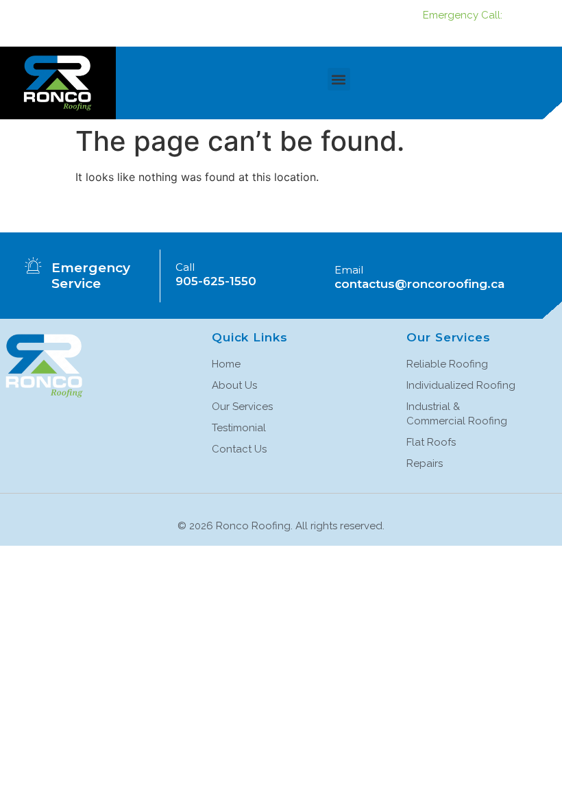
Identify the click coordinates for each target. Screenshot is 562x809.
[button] (339, 79)
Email (348, 269)
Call (185, 267)
